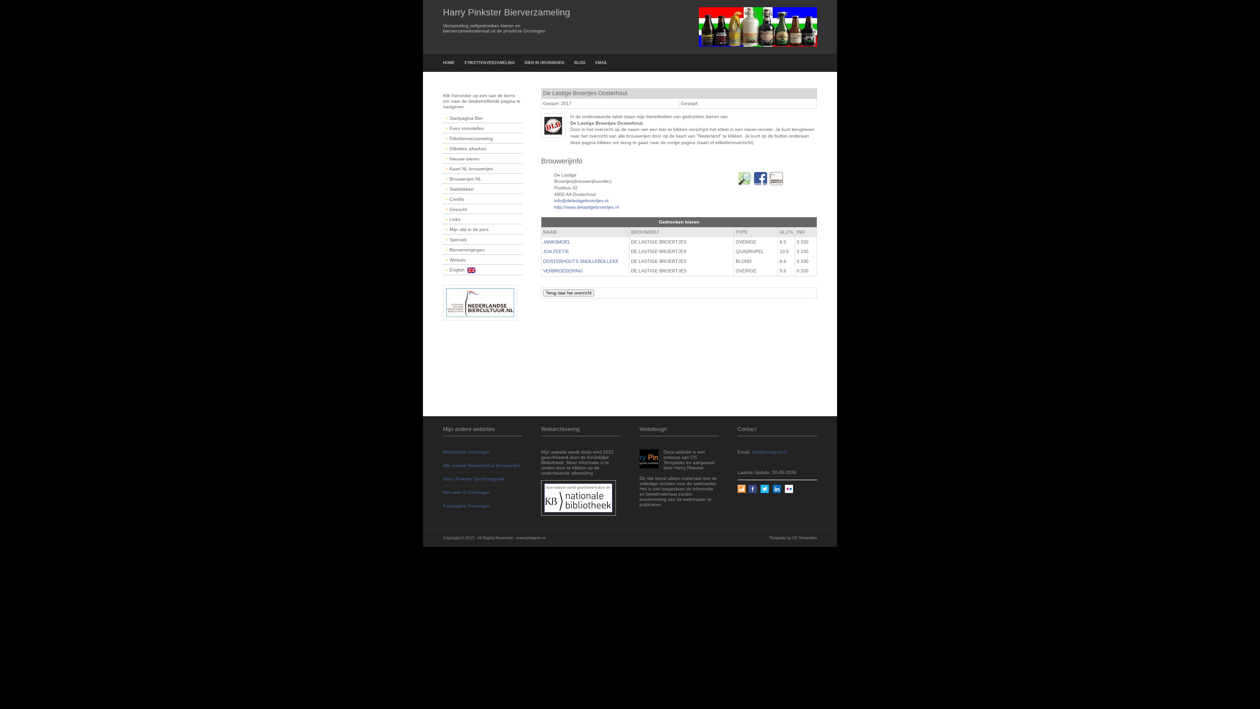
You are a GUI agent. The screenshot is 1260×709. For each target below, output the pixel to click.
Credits (457, 199)
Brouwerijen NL (465, 179)
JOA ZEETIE (556, 251)
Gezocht (458, 209)
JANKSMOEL (557, 242)
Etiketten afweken (468, 148)
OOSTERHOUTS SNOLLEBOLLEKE (581, 261)
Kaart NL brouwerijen (471, 168)
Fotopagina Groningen (466, 505)
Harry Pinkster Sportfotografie (474, 479)
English (458, 269)
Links (455, 219)
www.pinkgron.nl (531, 538)
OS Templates (804, 538)
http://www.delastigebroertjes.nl (586, 207)
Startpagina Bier (466, 118)
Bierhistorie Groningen (466, 452)
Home (449, 62)
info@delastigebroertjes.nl (581, 200)
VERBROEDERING (563, 270)
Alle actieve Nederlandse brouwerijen (481, 465)
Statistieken (461, 189)
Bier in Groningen (544, 62)
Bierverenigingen (467, 249)
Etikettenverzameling (490, 62)
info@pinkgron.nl (769, 452)
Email (601, 62)
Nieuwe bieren (464, 158)
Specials (458, 239)
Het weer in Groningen (466, 492)
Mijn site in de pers (469, 229)
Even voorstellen (467, 128)
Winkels (458, 260)
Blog (579, 62)
